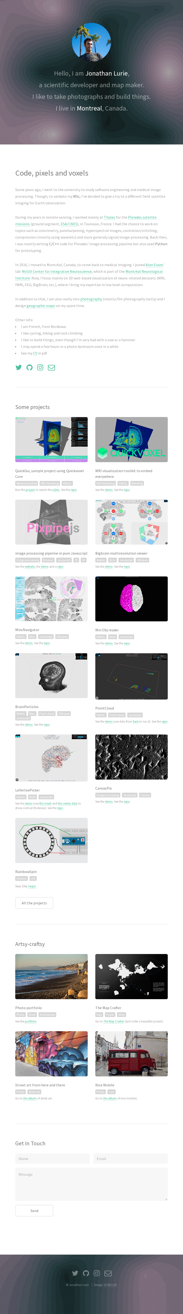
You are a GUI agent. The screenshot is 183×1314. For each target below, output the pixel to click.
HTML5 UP (110, 1285)
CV (35, 353)
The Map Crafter (113, 1021)
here (135, 721)
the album (29, 1098)
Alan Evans (154, 264)
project (30, 490)
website (30, 566)
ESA (64, 223)
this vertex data (67, 803)
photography (91, 299)
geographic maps (41, 305)
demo (109, 490)
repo (74, 490)
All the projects (34, 903)
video (56, 490)
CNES (72, 223)
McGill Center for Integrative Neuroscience (57, 271)
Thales (109, 217)
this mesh (45, 803)
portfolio (30, 1021)
